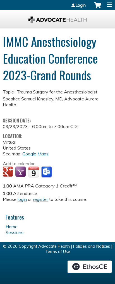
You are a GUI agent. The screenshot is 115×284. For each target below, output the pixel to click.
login (22, 199)
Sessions (14, 232)
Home (12, 226)
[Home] (57, 18)
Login (81, 5)
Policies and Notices (91, 246)
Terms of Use (57, 251)
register (40, 199)
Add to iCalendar (33, 171)
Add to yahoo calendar (21, 172)
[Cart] (97, 8)
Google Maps (35, 154)
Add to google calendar (8, 172)
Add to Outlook (47, 172)
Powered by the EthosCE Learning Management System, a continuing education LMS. (89, 266)
